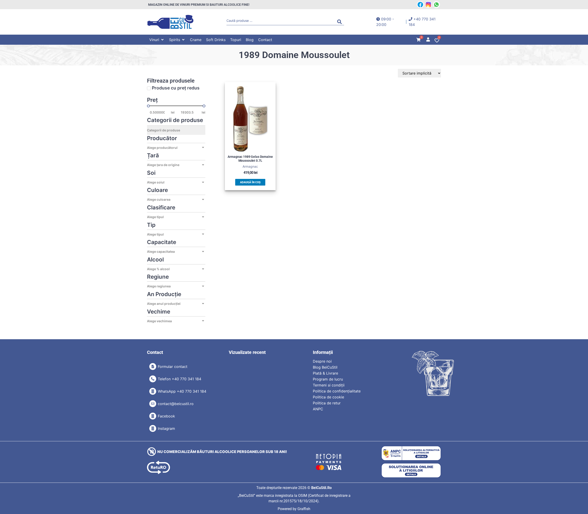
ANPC (318, 409)
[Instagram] (152, 428)
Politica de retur (327, 403)
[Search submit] (340, 21)
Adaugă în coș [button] (250, 182)
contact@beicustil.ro (176, 403)
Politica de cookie (328, 397)
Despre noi (322, 361)
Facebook (166, 416)
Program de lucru (328, 379)
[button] (157, 40)
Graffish (303, 509)
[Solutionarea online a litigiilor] (411, 470)
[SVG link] (170, 22)
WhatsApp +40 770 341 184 (182, 391)
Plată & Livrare (325, 373)
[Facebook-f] (152, 416)
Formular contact (172, 366)
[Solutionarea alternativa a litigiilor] (411, 453)
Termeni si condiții (329, 385)
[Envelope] (152, 403)
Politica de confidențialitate (337, 391)
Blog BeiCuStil (325, 367)
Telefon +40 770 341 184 (179, 379)
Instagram (166, 428)
